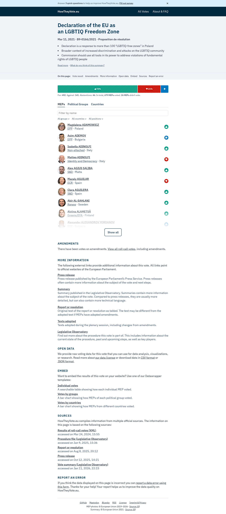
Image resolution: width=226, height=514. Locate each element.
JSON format (66, 361)
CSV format (148, 357)
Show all (113, 232)
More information (108, 76)
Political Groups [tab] (78, 104)
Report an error (156, 76)
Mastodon (94, 502)
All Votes (143, 11)
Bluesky (106, 502)
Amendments (91, 76)
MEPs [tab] (61, 104)
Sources (143, 76)
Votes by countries (69, 402)
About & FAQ (160, 11)
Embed (134, 76)
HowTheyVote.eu (68, 11)
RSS (114, 502)
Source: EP (134, 506)
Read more (63, 65)
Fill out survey (126, 3)
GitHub (83, 502)
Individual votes (68, 385)
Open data (124, 76)
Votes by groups (68, 394)
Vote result (77, 76)
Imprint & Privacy (137, 502)
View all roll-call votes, (122, 249)
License (123, 502)
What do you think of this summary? (87, 65)
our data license (105, 357)
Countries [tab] (97, 104)
